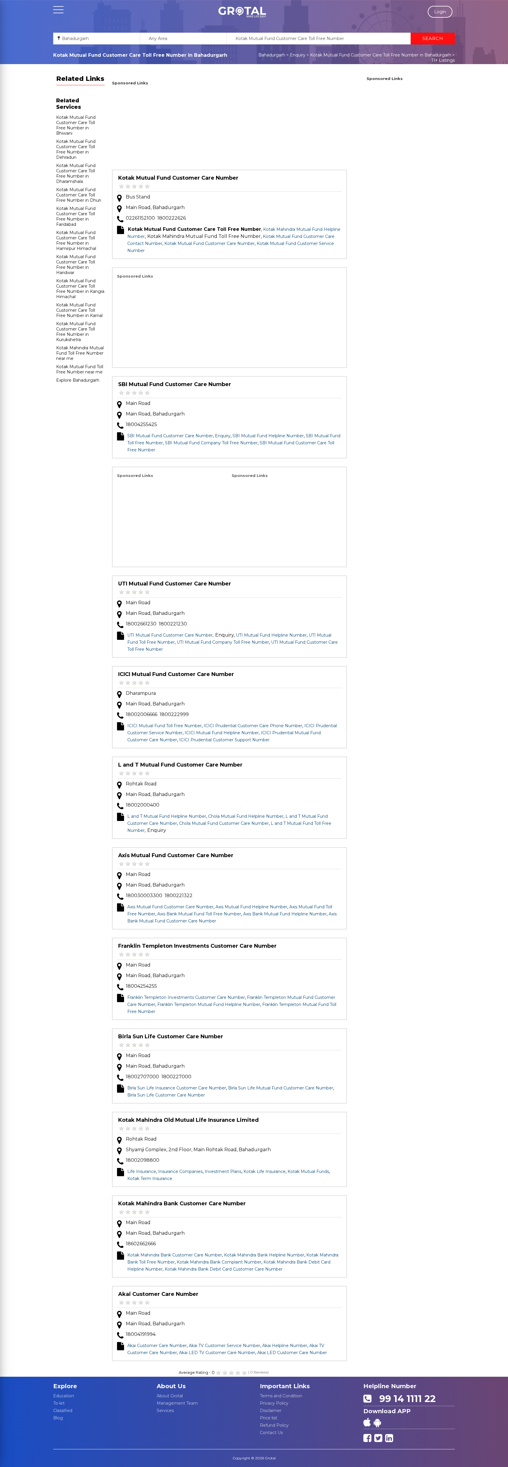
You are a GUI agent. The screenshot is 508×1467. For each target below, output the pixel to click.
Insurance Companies (180, 1171)
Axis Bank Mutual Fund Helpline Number (285, 914)
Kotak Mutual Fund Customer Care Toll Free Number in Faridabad (76, 216)
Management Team (177, 1403)
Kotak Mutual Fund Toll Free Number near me (79, 369)
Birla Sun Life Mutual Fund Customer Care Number (280, 1088)
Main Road (138, 403)
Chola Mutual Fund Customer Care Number (224, 823)
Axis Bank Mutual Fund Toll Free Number (199, 914)
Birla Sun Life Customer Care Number (170, 1036)
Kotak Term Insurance (149, 1178)
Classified (62, 1410)
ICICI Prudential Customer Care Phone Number (253, 725)
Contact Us (271, 1432)
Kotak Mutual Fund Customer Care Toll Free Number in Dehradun (76, 149)
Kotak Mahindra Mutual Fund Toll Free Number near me (80, 353)
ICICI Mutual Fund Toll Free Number (164, 725)
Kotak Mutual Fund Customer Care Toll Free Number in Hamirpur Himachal (76, 240)
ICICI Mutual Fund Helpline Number (222, 732)
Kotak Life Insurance (264, 1171)
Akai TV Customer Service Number (224, 1345)
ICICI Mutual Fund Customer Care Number (176, 674)
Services (165, 1410)
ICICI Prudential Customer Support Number (224, 739)
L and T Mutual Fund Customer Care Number (180, 765)
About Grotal (170, 1395)
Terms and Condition (281, 1395)
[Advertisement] (229, 128)
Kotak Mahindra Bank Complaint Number (219, 1262)
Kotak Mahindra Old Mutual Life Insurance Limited (188, 1120)
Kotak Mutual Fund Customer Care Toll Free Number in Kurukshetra (76, 331)
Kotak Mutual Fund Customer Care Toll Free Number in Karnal (79, 310)
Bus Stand (138, 197)
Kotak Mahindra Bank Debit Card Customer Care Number (224, 1269)
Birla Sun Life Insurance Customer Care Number (176, 1088)
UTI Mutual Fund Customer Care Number (174, 583)
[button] (242, 12)
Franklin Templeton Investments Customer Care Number (197, 946)
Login (440, 11)
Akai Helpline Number (284, 1345)
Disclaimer (270, 1410)
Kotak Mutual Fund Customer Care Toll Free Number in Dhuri (78, 195)
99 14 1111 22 (405, 1398)
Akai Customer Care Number (158, 1294)
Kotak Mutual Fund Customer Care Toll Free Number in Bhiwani (76, 125)
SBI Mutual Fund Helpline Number (268, 435)
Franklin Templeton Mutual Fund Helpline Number (208, 1004)
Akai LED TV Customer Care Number (217, 1352)
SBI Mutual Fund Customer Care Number (174, 384)
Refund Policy (274, 1425)
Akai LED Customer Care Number (292, 1352)
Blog (58, 1418)
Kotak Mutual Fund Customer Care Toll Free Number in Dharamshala (76, 173)
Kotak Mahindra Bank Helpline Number (264, 1255)
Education (63, 1395)
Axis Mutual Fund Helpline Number (251, 906)
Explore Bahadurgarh (77, 380)
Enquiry (297, 55)
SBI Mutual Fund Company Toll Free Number (211, 442)
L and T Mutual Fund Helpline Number (166, 816)
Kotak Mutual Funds (308, 1171)
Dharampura (141, 693)
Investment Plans (223, 1171)
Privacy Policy (274, 1403)
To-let (59, 1403)
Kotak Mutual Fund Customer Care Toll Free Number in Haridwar (76, 264)
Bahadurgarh (271, 55)
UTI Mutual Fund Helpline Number (271, 635)
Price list (268, 1418)
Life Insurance (141, 1171)
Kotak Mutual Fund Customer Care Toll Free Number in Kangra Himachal (80, 288)
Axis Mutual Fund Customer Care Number (175, 855)
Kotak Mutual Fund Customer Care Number (178, 178)
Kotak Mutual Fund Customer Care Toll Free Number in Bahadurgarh (380, 55)
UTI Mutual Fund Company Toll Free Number (223, 642)
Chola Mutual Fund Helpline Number (245, 816)
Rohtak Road (141, 784)
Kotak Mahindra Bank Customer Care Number (182, 1203)
